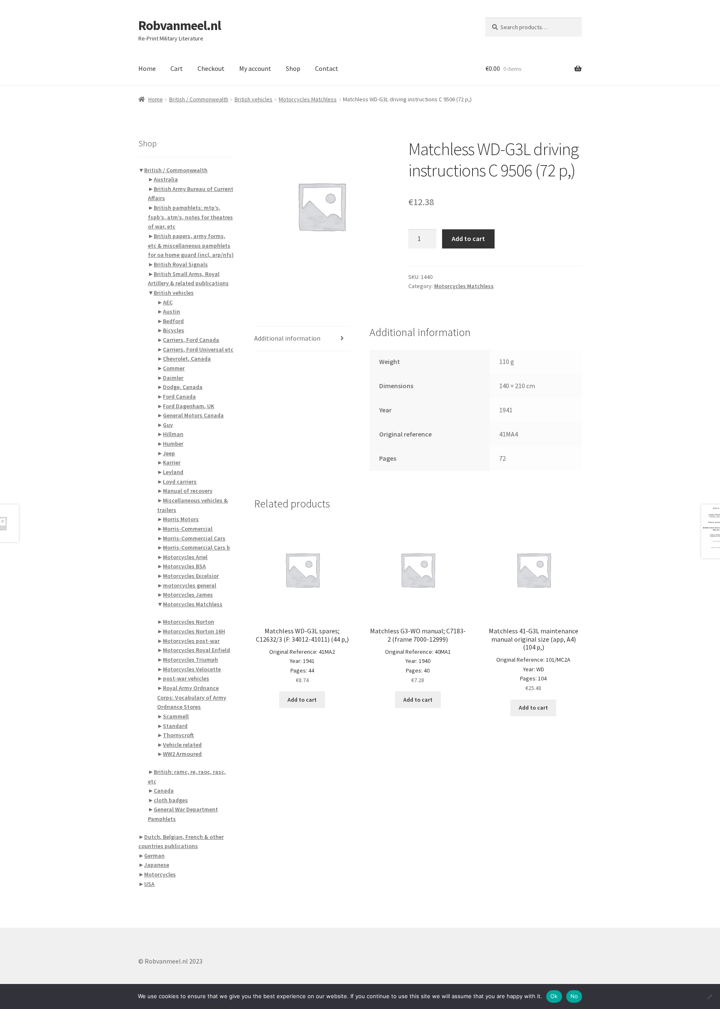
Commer (174, 368)
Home (147, 68)
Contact (326, 68)
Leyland (173, 472)
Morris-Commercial (187, 528)
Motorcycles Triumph (190, 659)
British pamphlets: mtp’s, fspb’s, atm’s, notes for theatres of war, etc (190, 217)
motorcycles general (189, 585)
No (574, 996)
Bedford (173, 321)
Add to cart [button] (302, 699)
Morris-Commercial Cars (194, 538)
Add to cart (468, 238)
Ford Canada (179, 396)
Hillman (173, 434)
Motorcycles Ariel (185, 557)
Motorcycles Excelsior (191, 576)
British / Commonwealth (198, 99)
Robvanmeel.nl (179, 25)
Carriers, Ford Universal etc (198, 349)
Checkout (211, 68)
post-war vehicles (186, 678)
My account (255, 68)
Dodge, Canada (182, 387)
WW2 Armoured (182, 754)
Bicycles (173, 330)
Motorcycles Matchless (308, 99)
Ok (554, 996)
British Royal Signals (181, 264)
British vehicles (253, 99)
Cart (176, 68)
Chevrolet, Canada (187, 358)
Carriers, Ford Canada (191, 340)
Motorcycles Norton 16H (194, 631)
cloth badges (171, 800)
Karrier (171, 462)
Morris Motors (181, 519)
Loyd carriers (180, 481)
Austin (171, 311)
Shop (293, 68)
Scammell (176, 716)
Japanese (156, 864)
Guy (168, 425)
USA (149, 884)
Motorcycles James (188, 594)
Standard (175, 726)
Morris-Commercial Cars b (196, 547)
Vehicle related (182, 744)
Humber (173, 443)
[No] (709, 996)
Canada (164, 790)
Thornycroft (178, 735)
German (154, 855)
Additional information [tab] (287, 338)
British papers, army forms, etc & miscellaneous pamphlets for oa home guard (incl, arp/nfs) (191, 245)
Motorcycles (160, 874)
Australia (166, 179)
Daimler (173, 378)
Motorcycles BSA (184, 566)
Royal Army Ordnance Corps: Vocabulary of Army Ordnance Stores (191, 697)
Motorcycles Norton (188, 621)
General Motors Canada (193, 415)
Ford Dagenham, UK (188, 406)
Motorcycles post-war (191, 641)
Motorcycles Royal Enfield (196, 650)
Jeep (169, 453)
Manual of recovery (187, 490)
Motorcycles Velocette (192, 669)
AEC (167, 302)
